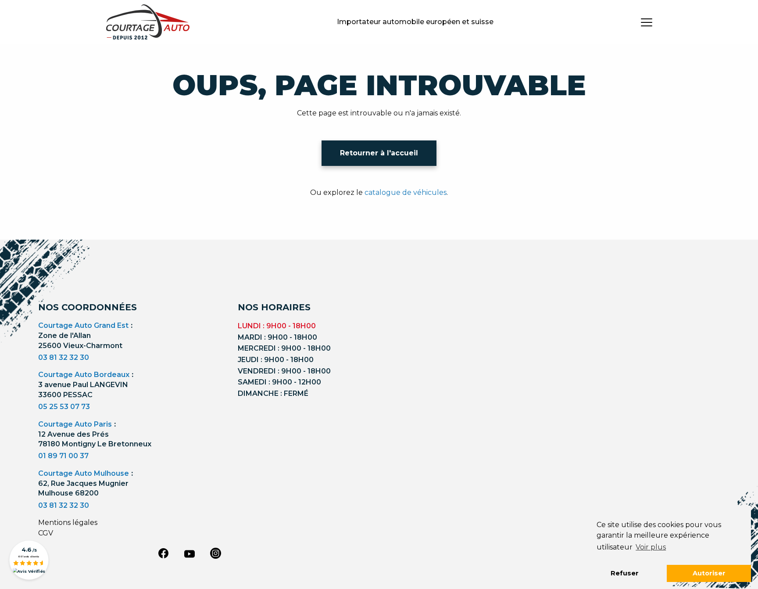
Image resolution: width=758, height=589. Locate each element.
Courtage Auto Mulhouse (83, 473)
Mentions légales (67, 522)
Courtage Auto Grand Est (83, 325)
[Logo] (148, 22)
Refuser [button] (625, 573)
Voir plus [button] (651, 547)
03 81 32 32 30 (63, 357)
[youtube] (189, 553)
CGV (45, 533)
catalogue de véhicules (406, 192)
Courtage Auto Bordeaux (83, 374)
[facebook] (163, 553)
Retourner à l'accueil (379, 153)
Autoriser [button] (709, 573)
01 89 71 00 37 (63, 456)
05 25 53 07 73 (64, 406)
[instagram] (215, 553)
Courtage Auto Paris (75, 424)
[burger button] (646, 22)
